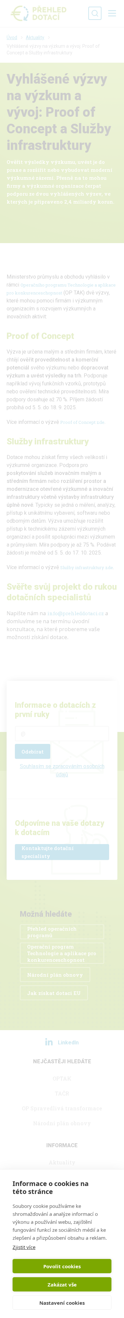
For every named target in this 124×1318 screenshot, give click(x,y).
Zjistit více (24, 1247)
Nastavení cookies (62, 1302)
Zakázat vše (62, 1284)
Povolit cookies (62, 1266)
